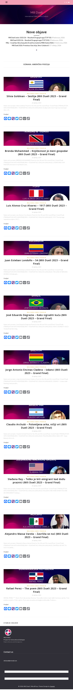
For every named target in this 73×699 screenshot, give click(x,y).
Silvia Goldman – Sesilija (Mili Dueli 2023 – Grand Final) (36, 98)
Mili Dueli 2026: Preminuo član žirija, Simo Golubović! (30, 45)
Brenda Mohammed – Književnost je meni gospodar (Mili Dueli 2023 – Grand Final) (36, 152)
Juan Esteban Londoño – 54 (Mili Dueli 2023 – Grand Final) (36, 262)
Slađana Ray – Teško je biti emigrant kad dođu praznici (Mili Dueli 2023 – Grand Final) (36, 480)
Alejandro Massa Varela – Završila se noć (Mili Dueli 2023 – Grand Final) (36, 535)
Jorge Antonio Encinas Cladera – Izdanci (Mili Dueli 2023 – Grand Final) (37, 371)
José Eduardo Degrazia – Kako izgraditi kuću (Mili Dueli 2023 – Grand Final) (36, 316)
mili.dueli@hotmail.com (10, 660)
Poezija (43, 93)
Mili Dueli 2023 (33, 93)
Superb (52, 686)
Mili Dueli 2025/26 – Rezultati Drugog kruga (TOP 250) (29, 40)
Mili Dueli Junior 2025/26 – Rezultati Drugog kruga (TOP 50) (29, 38)
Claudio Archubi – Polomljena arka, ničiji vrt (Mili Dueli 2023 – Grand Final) (36, 426)
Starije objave (11, 623)
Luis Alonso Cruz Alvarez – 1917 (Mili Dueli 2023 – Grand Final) (36, 207)
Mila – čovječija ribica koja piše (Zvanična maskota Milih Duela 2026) (30, 43)
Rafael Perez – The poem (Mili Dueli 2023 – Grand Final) (36, 590)
